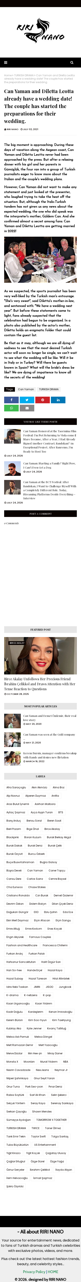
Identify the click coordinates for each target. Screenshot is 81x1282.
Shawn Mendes (42, 1111)
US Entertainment (45, 1145)
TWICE (35, 1128)
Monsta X (12, 1061)
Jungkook (65, 987)
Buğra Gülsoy (48, 862)
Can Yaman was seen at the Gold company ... (49, 736)
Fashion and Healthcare (21, 945)
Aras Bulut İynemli (17, 804)
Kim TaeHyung (61, 1020)
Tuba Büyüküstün (17, 1145)
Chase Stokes (37, 887)
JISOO (49, 987)
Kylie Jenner (34, 1028)
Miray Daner (55, 1053)
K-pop (47, 995)
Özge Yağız (57, 1161)
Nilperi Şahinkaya (17, 1078)
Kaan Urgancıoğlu (18, 1003)
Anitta (55, 795)
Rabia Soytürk (15, 1095)
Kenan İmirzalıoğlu (60, 1012)
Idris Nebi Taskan (17, 987)
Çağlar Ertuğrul (15, 1161)
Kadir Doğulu (14, 1012)
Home (8, 75)
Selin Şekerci (58, 1095)
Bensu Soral (34, 820)
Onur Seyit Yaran (44, 1078)
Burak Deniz (35, 845)
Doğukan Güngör (17, 912)
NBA (65, 1061)
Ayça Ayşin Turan (42, 812)
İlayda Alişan (63, 1169)
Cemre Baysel (57, 879)
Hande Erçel (34, 970)
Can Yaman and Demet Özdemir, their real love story (49, 718)
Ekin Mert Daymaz (17, 920)
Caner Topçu (57, 870)
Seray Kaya (38, 1103)
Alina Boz (58, 787)
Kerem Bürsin (14, 1020)
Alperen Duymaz (35, 795)
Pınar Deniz (55, 1086)
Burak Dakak (14, 845)
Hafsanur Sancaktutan (21, 962)
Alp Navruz (13, 795)
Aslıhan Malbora (45, 804)
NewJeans (42, 1070)
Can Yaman (26, 389)
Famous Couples (40, 937)
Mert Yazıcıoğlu (48, 1045)
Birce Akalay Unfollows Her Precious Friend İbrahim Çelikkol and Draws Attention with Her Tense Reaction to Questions (39, 684)
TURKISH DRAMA (24, 75)
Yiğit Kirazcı (13, 1153)
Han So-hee (14, 970)
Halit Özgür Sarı (51, 962)
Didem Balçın (37, 904)
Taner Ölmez (53, 1128)
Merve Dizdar (14, 1053)
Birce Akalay (52, 829)
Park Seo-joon (34, 1086)
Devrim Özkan (15, 904)
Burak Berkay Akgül (59, 837)
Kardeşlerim (35, 1012)
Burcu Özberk (36, 854)
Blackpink (12, 837)
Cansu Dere (13, 879)
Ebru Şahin (50, 912)
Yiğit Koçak (33, 1153)
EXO (36, 912)
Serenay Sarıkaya (62, 1103)
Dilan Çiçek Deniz (62, 904)
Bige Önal (33, 829)
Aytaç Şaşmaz (15, 812)
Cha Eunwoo (14, 887)
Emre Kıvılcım (33, 928)
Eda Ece (68, 912)
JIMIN (37, 987)
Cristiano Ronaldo (18, 895)
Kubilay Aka (13, 1028)
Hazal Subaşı (14, 978)
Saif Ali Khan (37, 1095)
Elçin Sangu (63, 920)
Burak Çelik (55, 845)
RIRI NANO (12, 129)
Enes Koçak (55, 928)
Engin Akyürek (15, 937)
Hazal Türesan (38, 978)
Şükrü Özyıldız (14, 1186)
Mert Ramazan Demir (19, 1045)
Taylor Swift (38, 1136)
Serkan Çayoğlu (16, 1111)
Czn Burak (41, 895)
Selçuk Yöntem (15, 1103)
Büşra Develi (14, 870)
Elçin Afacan (42, 920)
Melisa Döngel (43, 1036)
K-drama (12, 995)
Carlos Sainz (35, 879)
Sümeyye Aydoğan (18, 1120)
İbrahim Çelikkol (40, 1169)
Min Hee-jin (35, 1053)
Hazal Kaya (55, 970)
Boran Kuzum (32, 837)
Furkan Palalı (37, 953)
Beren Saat (54, 820)
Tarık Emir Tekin (16, 1136)
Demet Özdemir (63, 895)
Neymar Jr (61, 1070)
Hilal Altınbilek (61, 978)
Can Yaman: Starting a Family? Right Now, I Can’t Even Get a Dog (49, 465)
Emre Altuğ (13, 928)
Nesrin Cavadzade (18, 1070)
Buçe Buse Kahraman (20, 862)
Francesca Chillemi (55, 945)
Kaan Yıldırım (43, 1003)
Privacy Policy (34, 1272)
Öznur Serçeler (15, 1169)
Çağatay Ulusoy (55, 1153)
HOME (53, 1272)
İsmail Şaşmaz (42, 1178)
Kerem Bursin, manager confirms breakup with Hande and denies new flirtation (50, 755)
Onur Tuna (13, 1086)
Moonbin (29, 1061)
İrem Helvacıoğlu (17, 1178)
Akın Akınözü (39, 787)
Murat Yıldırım (49, 1061)
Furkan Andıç (14, 953)
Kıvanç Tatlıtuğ (56, 1028)
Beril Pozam (13, 829)
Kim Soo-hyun (37, 1020)
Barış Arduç (13, 820)
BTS (60, 812)
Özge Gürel (37, 1161)
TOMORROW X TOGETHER (51, 1120)
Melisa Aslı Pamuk (17, 1036)
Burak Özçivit (14, 854)
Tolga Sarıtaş (59, 1136)
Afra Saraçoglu (16, 787)
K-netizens (30, 995)
